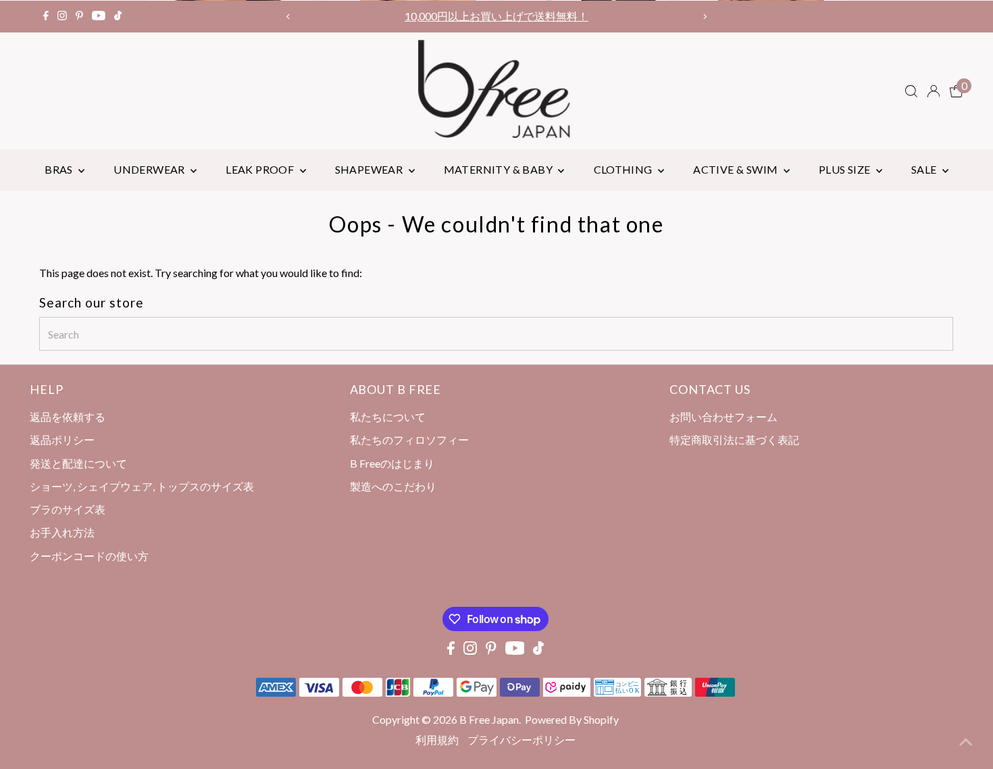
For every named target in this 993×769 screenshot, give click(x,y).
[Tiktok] (118, 16)
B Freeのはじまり (392, 463)
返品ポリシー (62, 439)
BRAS (60, 169)
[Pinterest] (79, 16)
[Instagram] (62, 16)
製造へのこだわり (393, 486)
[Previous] (289, 16)
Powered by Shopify (572, 719)
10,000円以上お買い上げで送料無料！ (496, 15)
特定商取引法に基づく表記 (734, 439)
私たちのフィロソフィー (409, 439)
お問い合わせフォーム (723, 416)
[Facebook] (46, 16)
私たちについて (388, 416)
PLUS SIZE (846, 169)
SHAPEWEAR (370, 169)
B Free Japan (489, 719)
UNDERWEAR (150, 169)
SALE (925, 169)
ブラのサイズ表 (67, 509)
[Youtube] (98, 16)
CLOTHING (624, 169)
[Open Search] (911, 91)
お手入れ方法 (62, 532)
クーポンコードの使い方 (89, 555)
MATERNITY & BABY (499, 169)
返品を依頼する (67, 416)
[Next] (704, 16)
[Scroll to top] (965, 741)
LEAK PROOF (261, 169)
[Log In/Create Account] (933, 91)
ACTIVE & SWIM (736, 169)
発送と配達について (78, 463)
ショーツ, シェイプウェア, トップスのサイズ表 (142, 486)
